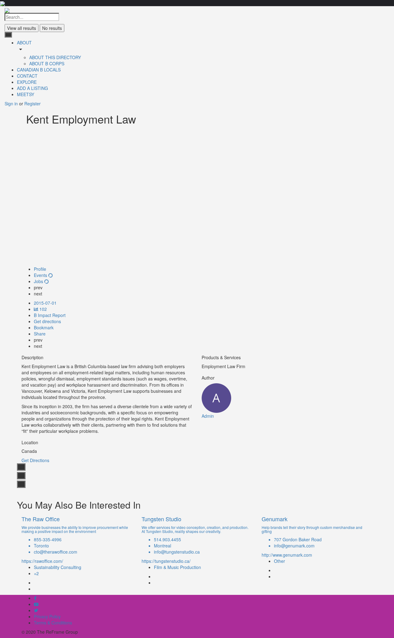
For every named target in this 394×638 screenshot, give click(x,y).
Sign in (12, 103)
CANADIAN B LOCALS (39, 70)
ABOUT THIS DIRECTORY (55, 57)
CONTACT (27, 76)
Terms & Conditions (53, 623)
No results (52, 28)
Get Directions (35, 460)
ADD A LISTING (32, 88)
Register (32, 103)
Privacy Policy (47, 616)
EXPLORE (27, 82)
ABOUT (24, 42)
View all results (21, 28)
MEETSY (25, 94)
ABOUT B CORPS (46, 63)
